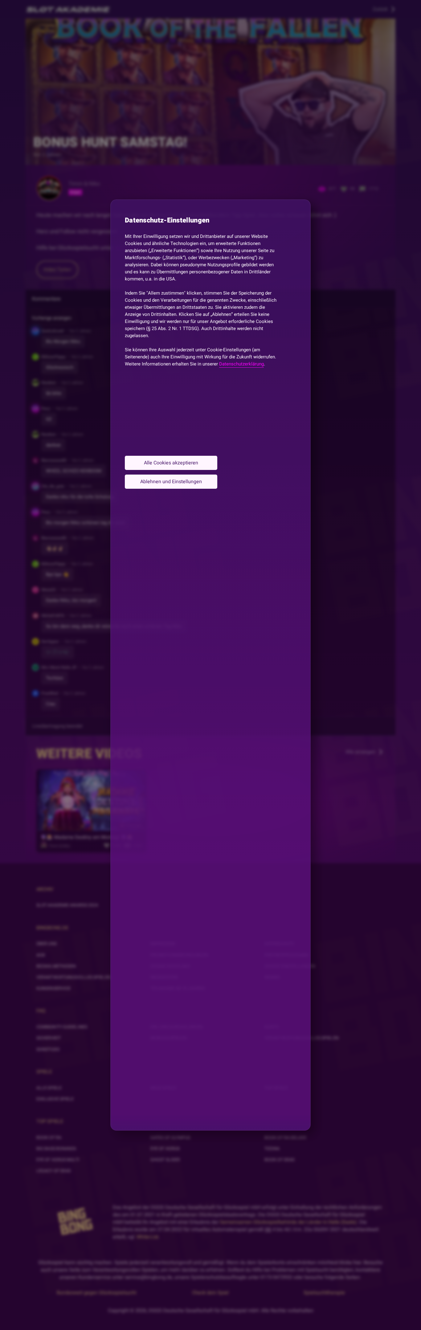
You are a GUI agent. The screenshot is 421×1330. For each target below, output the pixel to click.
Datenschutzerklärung (241, 364)
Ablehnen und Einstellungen (171, 481)
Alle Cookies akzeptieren (171, 463)
